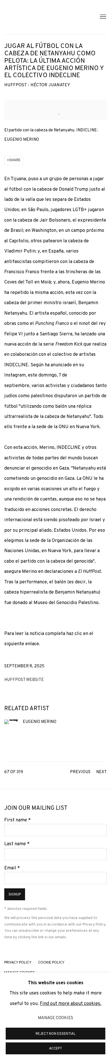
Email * (12, 868)
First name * (17, 820)
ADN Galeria (41, 17)
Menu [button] (102, 17)
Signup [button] (15, 894)
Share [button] (14, 160)
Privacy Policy (94, 924)
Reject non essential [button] (56, 1034)
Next (101, 772)
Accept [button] (55, 1048)
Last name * (17, 844)
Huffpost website (24, 680)
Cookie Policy (51, 962)
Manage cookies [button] (55, 1018)
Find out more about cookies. (70, 1004)
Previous (80, 772)
